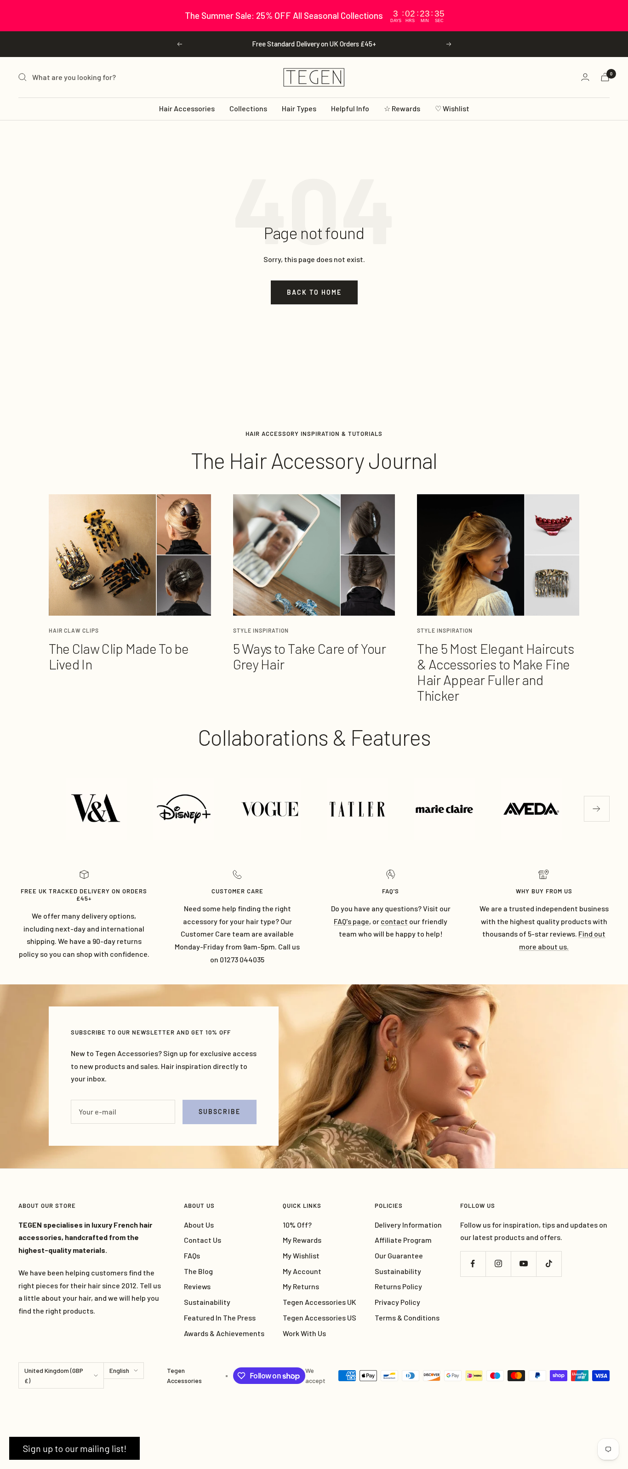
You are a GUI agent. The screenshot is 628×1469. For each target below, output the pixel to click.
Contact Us (202, 1239)
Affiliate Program (403, 1239)
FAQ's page (351, 921)
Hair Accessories (187, 108)
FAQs (192, 1255)
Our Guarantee (399, 1255)
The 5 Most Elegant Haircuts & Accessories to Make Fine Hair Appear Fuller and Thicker (495, 671)
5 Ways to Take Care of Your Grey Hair (309, 656)
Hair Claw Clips (74, 630)
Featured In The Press (220, 1317)
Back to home (314, 292)
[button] (74, 1448)
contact (394, 921)
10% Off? (297, 1224)
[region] (314, 15)
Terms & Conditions (407, 1317)
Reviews (197, 1286)
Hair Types (299, 108)
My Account (302, 1271)
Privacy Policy (397, 1302)
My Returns (301, 1286)
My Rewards (302, 1239)
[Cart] (605, 77)
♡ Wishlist (452, 108)
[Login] (585, 77)
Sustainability (207, 1302)
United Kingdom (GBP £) (53, 1375)
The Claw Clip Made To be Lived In (119, 656)
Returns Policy (398, 1286)
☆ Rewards (402, 108)
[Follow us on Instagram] (498, 1263)
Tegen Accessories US (319, 1317)
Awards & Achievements (224, 1333)
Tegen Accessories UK (319, 1302)
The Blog (198, 1271)
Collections (248, 108)
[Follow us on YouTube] (523, 1263)
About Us (199, 1224)
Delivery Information (408, 1224)
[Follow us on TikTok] (548, 1263)
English (119, 1370)
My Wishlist (301, 1255)
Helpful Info (350, 108)
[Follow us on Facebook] (472, 1263)
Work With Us (304, 1333)
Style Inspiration (261, 630)
